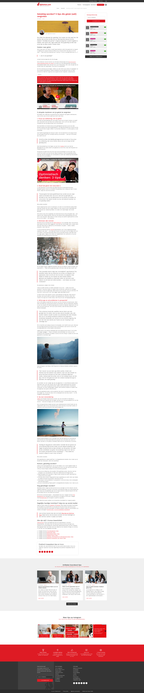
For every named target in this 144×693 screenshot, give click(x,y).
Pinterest (58, 505)
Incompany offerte (93, 1)
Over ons (100, 1)
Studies (62, 146)
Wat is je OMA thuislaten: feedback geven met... (95, 587)
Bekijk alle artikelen (72, 603)
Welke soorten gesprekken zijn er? (71, 586)
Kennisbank (93, 4)
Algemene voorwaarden (77, 668)
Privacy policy (75, 676)
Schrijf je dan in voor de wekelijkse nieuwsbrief (58, 509)
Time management (58, 668)
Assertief (63, 8)
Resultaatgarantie (76, 678)
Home (58, 8)
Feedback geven (58, 671)
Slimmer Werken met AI (59, 669)
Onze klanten (75, 671)
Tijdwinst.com (40, 522)
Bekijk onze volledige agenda (96, 56)
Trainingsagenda (86, 4)
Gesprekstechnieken (52, 533)
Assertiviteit (44, 497)
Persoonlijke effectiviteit (60, 675)
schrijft (52, 229)
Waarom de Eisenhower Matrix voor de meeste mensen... (48, 587)
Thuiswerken (57, 681)
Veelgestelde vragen (77, 679)
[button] (44, 631)
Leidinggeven (57, 678)
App (106, 1)
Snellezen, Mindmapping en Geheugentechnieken (58, 536)
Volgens (39, 398)
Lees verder (41, 598)
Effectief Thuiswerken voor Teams (55, 538)
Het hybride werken (59, 676)
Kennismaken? (100, 4)
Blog (57, 531)
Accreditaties (75, 669)
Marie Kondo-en (57, 222)
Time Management (51, 531)
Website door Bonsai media (87, 691)
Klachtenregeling (76, 672)
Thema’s (79, 4)
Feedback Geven (51, 535)
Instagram (52, 505)
